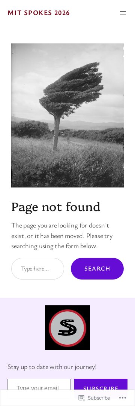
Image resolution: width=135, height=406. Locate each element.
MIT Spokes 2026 (39, 12)
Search (97, 268)
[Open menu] (123, 12)
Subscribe (100, 388)
